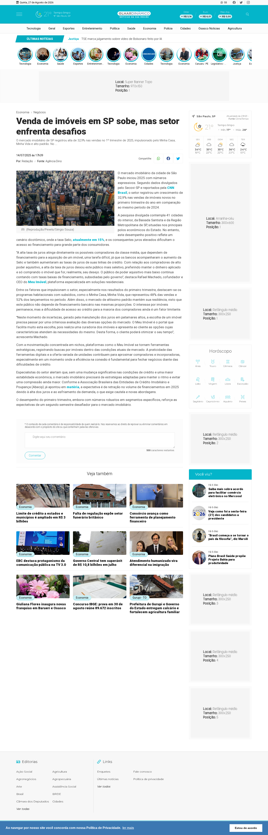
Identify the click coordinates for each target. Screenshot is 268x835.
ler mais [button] (128, 828)
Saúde (131, 28)
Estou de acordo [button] (246, 828)
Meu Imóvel (37, 282)
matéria (73, 387)
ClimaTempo (242, 118)
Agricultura (235, 28)
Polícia (168, 28)
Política (114, 28)
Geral (51, 28)
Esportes (69, 28)
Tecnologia (33, 28)
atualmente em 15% (88, 240)
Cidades (185, 28)
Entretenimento (92, 28)
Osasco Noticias (209, 28)
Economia (149, 28)
